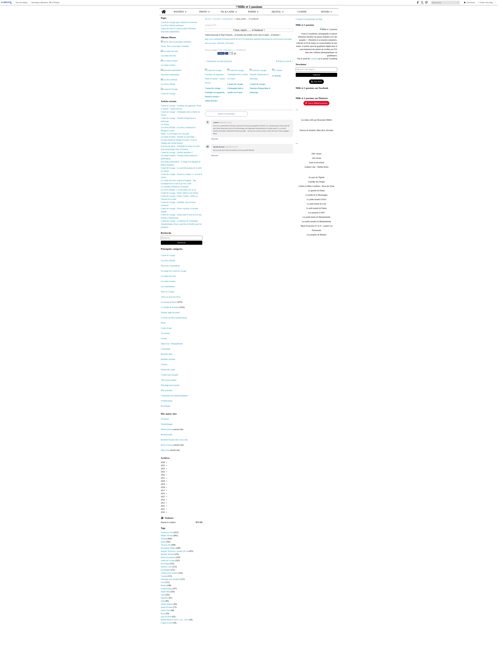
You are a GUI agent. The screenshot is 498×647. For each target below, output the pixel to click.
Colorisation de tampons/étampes (174, 395)
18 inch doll (166, 545)
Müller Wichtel (167, 535)
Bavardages (165, 406)
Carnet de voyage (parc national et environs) (179, 22)
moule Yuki (166, 610)
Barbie (164, 585)
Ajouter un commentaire (226, 114)
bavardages (166, 570)
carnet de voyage (168, 560)
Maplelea (165, 598)
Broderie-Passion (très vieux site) (174, 440)
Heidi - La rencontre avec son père (175, 134)
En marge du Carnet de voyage (173, 271)
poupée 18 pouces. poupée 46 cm (175, 551)
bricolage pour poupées (170, 579)
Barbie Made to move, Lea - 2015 (175, 620)
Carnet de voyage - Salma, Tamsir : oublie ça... (180, 196)
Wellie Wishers (167, 604)
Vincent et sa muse (168, 199)
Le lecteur (165, 124)
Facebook (165, 419)
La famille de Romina (170, 307)
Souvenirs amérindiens (170, 32)
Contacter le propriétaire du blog (309, 19)
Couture (164, 364)
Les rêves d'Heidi (168, 260)
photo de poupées (168, 557)
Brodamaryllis (166, 434)
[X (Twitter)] (422, 2)
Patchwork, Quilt (168, 369)
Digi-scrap (165, 450)
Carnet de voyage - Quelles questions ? (177, 152)
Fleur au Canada (167, 292)
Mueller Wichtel (167, 554)
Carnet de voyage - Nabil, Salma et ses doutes (179, 193)
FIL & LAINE (227, 12)
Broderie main (166, 354)
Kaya (163, 613)
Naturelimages (167, 424)
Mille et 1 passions (212, 19)
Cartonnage (165, 349)
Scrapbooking (166, 401)
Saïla (163, 601)
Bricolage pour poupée (170, 385)
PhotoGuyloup (167, 429)
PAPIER (252, 12)
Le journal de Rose (168, 302)
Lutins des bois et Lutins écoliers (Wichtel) (178, 28)
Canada (164, 576)
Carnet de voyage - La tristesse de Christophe (179, 221)
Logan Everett (167, 623)
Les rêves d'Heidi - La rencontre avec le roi (178, 190)
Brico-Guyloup (167, 445)
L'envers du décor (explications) (174, 318)
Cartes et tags (166, 328)
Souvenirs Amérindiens (170, 266)
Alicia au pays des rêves (171, 297)
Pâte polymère (166, 390)
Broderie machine (168, 359)
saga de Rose (166, 616)
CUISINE (302, 12)
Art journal (165, 333)
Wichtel (164, 539)
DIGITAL (276, 12)
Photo (163, 323)
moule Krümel (167, 607)
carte (163, 595)
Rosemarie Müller (168, 548)
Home (163, 9)
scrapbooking (166, 588)
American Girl (167, 532)
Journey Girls (166, 567)
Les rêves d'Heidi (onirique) (172, 25)
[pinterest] (426, 2)
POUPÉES (179, 12)
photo (163, 542)
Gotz (163, 582)
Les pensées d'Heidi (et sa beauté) (174, 187)
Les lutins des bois (168, 276)
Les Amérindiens (168, 286)
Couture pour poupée (169, 375)
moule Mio (165, 592)
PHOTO (203, 12)
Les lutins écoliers (168, 281)
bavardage (165, 563)
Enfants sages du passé (170, 312)
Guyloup (314, 59)
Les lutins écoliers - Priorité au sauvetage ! (178, 137)
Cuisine (164, 338)
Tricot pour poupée (168, 380)
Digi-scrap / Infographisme (172, 344)
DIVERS (325, 12)
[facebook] (417, 2)
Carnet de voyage (168, 255)
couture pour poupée (169, 573)
